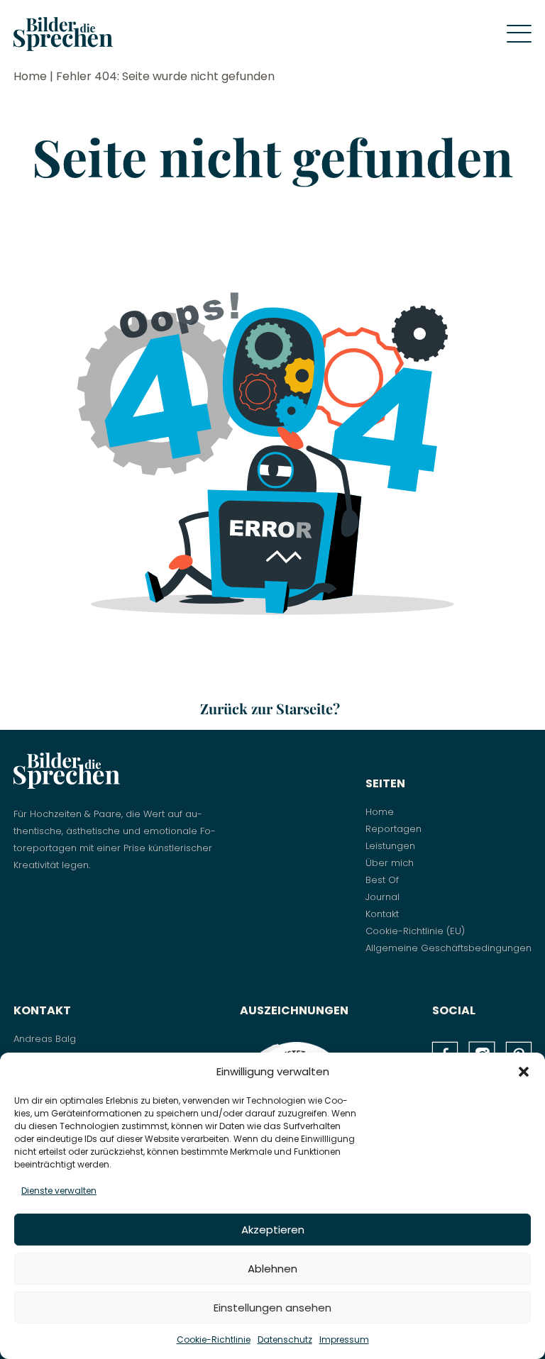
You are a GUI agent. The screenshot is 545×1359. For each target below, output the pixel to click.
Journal (382, 897)
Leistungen (390, 846)
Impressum (344, 1339)
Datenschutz (285, 1339)
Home (30, 76)
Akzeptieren (272, 1229)
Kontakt (382, 914)
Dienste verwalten (59, 1191)
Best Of (382, 880)
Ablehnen (272, 1268)
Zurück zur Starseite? (270, 708)
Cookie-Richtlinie (214, 1339)
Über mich (389, 863)
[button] (524, 1072)
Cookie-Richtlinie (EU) (415, 931)
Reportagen (393, 829)
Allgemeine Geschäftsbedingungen (448, 948)
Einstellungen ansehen (272, 1307)
